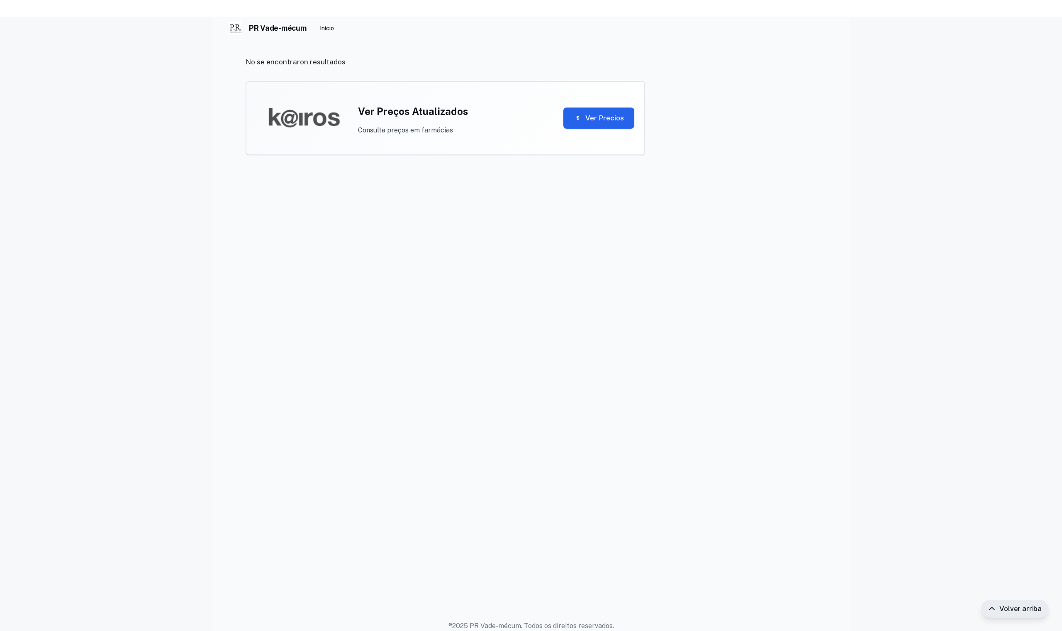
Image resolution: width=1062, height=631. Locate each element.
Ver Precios (604, 118)
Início (327, 28)
